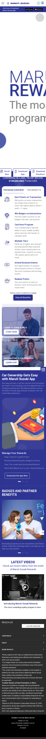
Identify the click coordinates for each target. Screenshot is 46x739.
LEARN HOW (11, 362)
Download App (22, 172)
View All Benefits (23, 297)
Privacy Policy (23, 725)
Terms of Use (23, 721)
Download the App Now (17, 476)
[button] (19, 481)
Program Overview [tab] (13, 190)
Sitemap (23, 728)
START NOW (11, 332)
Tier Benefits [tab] (34, 190)
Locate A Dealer (33, 626)
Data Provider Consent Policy (23, 723)
